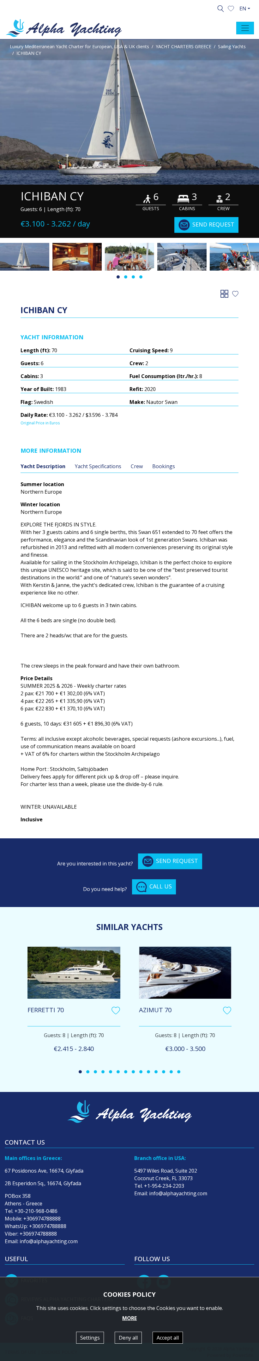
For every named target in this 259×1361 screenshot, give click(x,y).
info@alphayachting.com (49, 1241)
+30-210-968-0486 (36, 1211)
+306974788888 (42, 1218)
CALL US (160, 886)
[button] (231, 7)
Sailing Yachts (232, 46)
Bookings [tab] (163, 466)
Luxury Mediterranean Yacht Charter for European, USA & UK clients (79, 46)
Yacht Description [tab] (43, 466)
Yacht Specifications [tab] (98, 466)
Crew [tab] (137, 466)
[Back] (225, 293)
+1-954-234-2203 (164, 1185)
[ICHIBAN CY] (129, 112)
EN (242, 8)
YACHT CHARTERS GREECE (183, 46)
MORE (129, 1318)
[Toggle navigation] (245, 28)
